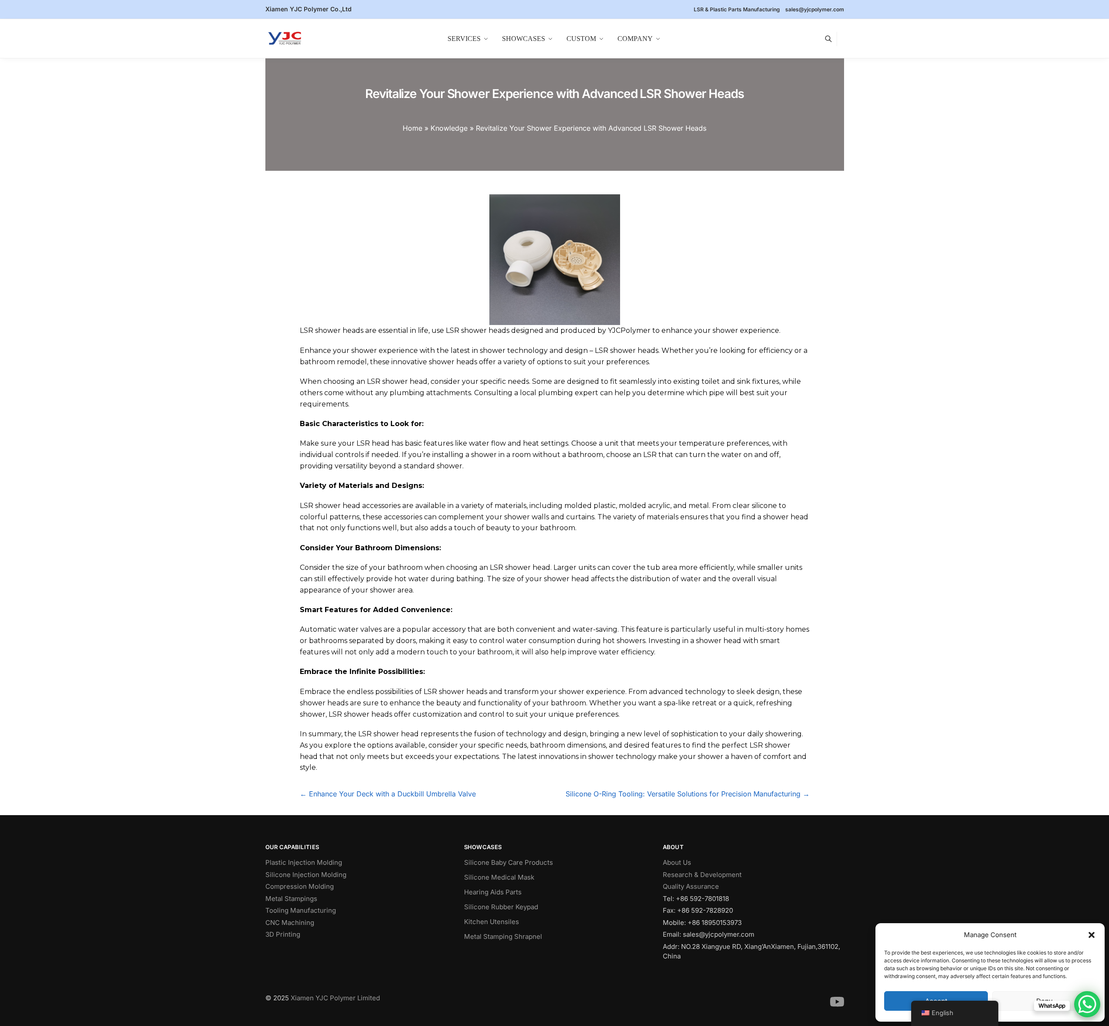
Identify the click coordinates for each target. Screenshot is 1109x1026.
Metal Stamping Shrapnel (503, 936)
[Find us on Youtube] (837, 1006)
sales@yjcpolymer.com (814, 9)
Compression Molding (299, 886)
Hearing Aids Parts (493, 892)
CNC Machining (289, 922)
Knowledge (449, 128)
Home (412, 128)
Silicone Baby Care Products (508, 862)
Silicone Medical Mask (499, 877)
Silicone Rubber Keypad (501, 907)
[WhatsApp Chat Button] (1087, 1004)
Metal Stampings (291, 898)
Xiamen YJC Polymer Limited (335, 998)
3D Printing (282, 934)
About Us (677, 862)
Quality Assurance (691, 886)
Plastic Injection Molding (303, 862)
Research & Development (702, 874)
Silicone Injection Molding (305, 874)
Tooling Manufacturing (300, 910)
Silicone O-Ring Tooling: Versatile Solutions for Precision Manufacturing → (688, 793)
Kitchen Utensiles (491, 922)
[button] (1091, 935)
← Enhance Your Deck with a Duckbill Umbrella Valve (388, 793)
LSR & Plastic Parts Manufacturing (737, 9)
